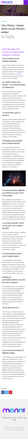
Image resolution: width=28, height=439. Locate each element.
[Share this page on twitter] (6, 392)
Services (15, 417)
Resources (4, 21)
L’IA (3, 312)
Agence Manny (10, 36)
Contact (14, 419)
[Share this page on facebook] (3, 392)
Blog (25, 417)
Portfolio (20, 417)
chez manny (18, 74)
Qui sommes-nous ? (7, 417)
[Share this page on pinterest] (10, 392)
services (9, 267)
